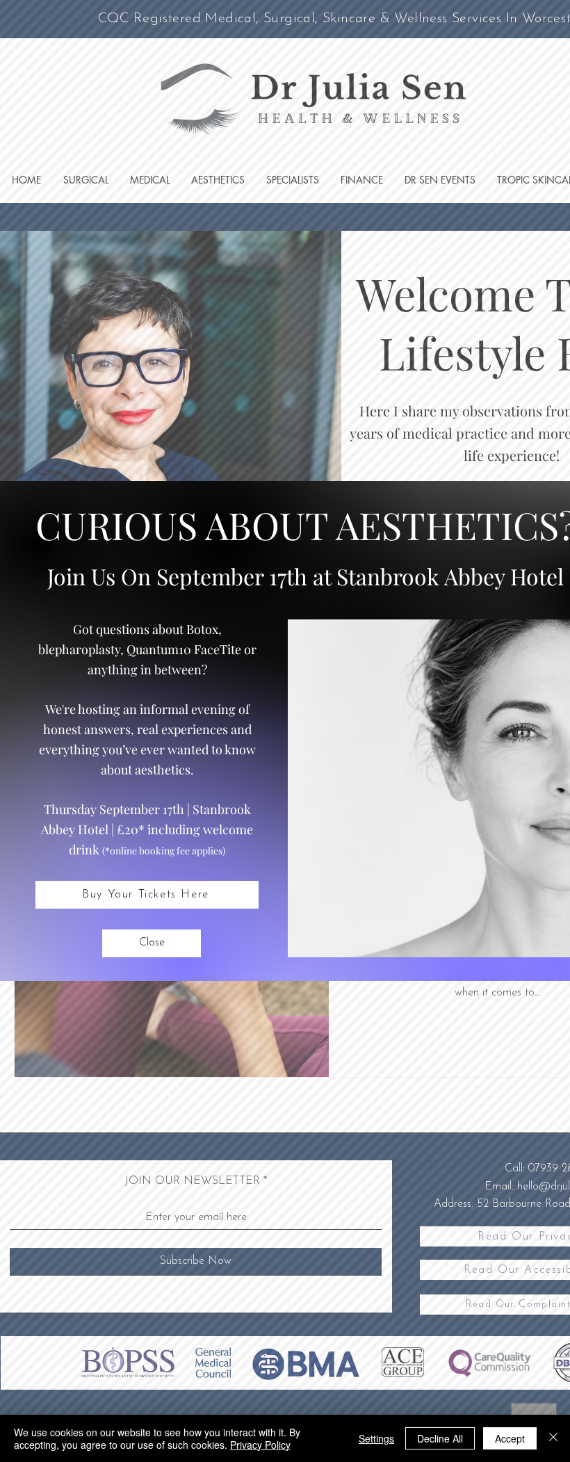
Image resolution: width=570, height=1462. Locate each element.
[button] (151, 943)
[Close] (553, 1438)
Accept (510, 1438)
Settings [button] (376, 1438)
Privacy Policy (260, 1445)
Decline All (440, 1438)
